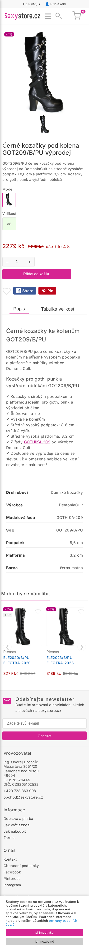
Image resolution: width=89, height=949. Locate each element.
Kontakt (10, 859)
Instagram (12, 885)
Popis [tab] (19, 308)
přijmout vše (44, 932)
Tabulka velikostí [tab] (58, 309)
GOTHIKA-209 (37, 442)
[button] (38, 611)
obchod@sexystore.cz (23, 797)
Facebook (12, 872)
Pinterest (12, 878)
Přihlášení (58, 4)
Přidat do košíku (36, 274)
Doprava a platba (18, 818)
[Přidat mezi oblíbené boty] (6, 291)
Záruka (9, 837)
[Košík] (76, 16)
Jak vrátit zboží (17, 825)
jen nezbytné (44, 941)
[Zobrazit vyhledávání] (57, 16)
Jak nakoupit (15, 831)
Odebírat (44, 736)
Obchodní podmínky (21, 865)
